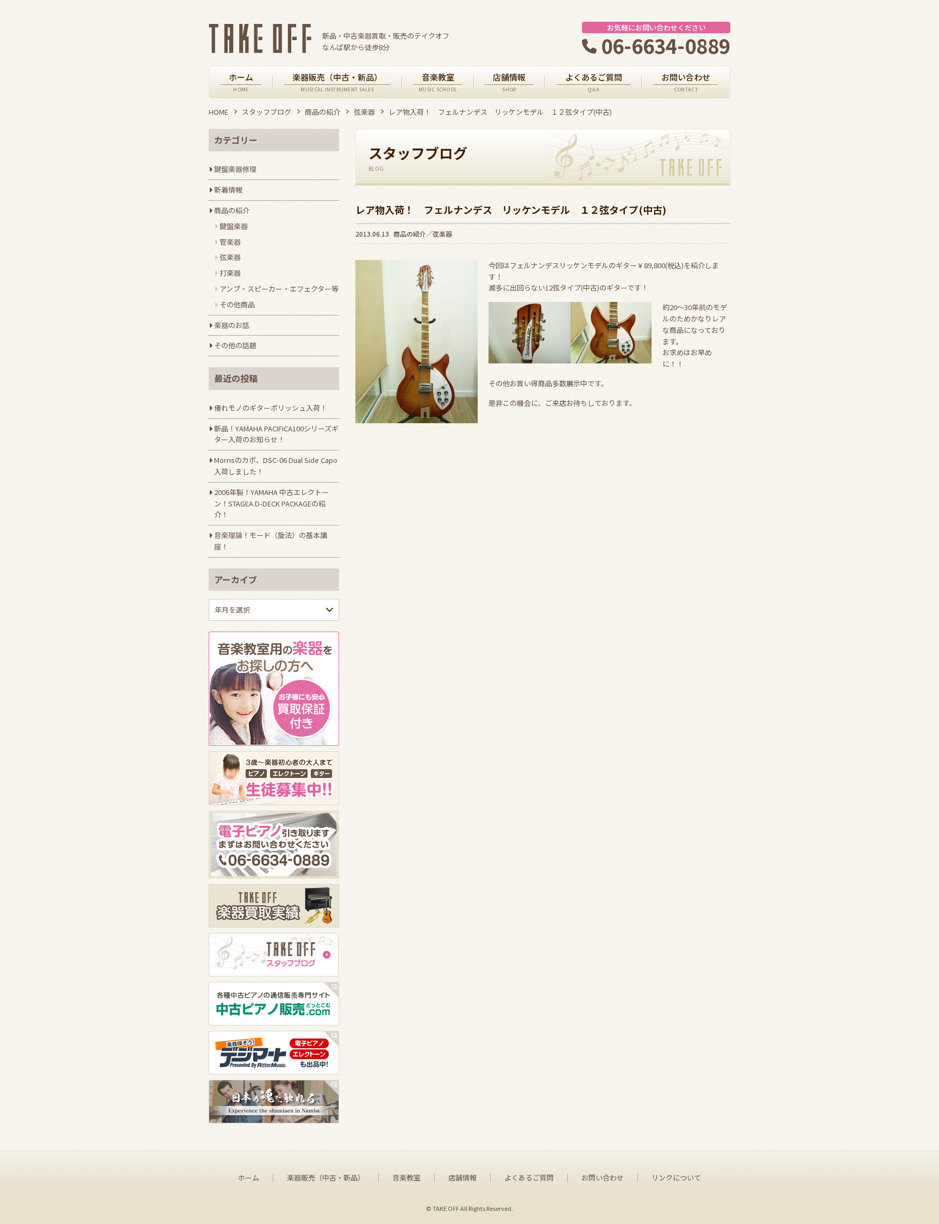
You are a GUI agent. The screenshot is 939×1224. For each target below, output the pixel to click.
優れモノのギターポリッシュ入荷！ (270, 408)
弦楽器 (364, 112)
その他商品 (237, 304)
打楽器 (230, 273)
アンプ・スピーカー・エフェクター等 (279, 288)
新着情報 (228, 189)
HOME (218, 112)
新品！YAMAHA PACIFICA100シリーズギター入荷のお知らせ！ (276, 434)
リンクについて (676, 1177)
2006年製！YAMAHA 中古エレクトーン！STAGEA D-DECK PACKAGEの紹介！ (271, 503)
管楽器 (230, 242)
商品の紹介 (322, 112)
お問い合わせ (602, 1177)
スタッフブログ (266, 112)
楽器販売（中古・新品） (326, 1177)
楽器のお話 (231, 325)
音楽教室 (406, 1177)
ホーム (248, 1177)
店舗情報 (462, 1177)
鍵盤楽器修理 (235, 169)
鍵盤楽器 (234, 226)
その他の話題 (235, 345)
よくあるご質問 (529, 1177)
